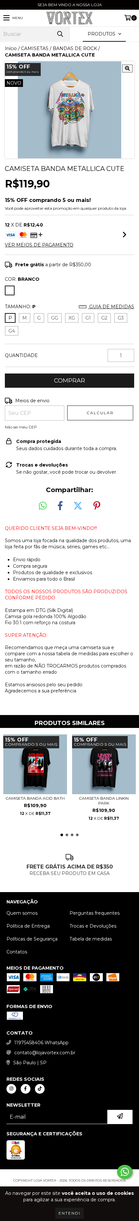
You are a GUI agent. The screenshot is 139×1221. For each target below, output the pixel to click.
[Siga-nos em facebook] (25, 1089)
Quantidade (21, 355)
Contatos (16, 952)
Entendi (69, 1213)
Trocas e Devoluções (93, 926)
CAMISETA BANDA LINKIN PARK (104, 800)
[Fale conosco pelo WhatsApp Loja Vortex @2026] (125, 1172)
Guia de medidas (111, 307)
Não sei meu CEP (21, 427)
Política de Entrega (28, 926)
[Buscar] (59, 34)
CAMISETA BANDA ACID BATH (35, 798)
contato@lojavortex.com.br (44, 1053)
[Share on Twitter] (78, 506)
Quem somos (21, 913)
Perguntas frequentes (95, 913)
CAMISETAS (34, 48)
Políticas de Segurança (32, 939)
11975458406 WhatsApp (41, 1043)
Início (11, 48)
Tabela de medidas (91, 939)
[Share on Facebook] (60, 506)
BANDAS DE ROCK (75, 48)
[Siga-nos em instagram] (11, 1089)
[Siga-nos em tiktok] (40, 1089)
